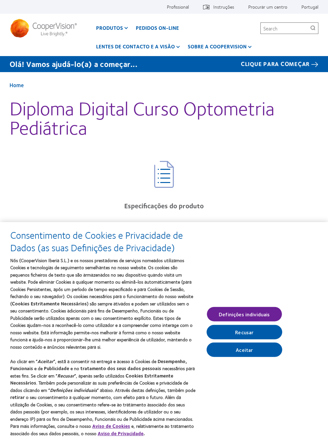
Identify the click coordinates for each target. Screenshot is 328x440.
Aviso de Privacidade (121, 433)
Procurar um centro (267, 7)
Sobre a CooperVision (217, 46)
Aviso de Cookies (111, 426)
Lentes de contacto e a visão (135, 46)
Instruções (223, 7)
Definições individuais (244, 314)
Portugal (309, 7)
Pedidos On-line (157, 28)
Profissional (178, 7)
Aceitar (244, 350)
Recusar (244, 332)
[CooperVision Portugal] (46, 28)
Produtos (109, 28)
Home (17, 85)
